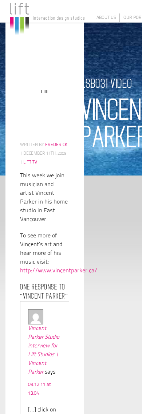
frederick (56, 145)
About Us (106, 18)
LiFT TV (30, 162)
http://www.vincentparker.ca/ (58, 271)
